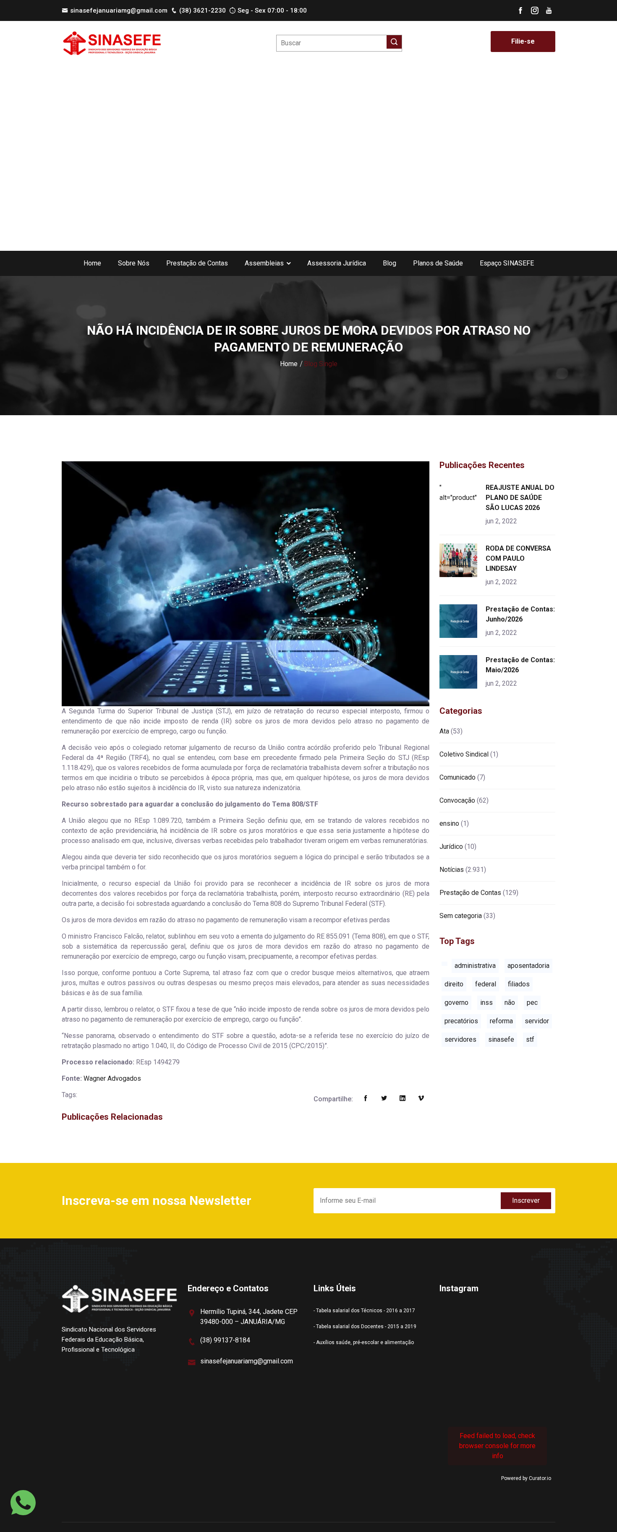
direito (453, 984)
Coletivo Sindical (464, 754)
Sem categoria (460, 916)
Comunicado (457, 777)
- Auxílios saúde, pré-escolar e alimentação (364, 1342)
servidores (460, 1039)
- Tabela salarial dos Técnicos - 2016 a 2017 (364, 1311)
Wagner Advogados (112, 1078)
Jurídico (451, 847)
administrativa (475, 966)
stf (530, 1039)
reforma (501, 1021)
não (510, 1003)
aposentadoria (528, 966)
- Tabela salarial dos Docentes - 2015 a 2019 (365, 1326)
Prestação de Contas (197, 263)
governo (456, 1003)
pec (532, 1003)
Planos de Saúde (438, 263)
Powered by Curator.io (526, 1478)
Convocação (457, 800)
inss (486, 1003)
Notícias (451, 870)
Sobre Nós (133, 263)
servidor (537, 1021)
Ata (444, 731)
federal (485, 984)
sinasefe (501, 1039)
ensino (449, 823)
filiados (519, 984)
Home (92, 263)
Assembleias (264, 263)
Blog (389, 263)
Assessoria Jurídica (336, 263)
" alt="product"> (459, 493)
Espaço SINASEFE (507, 263)
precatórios (461, 1021)
